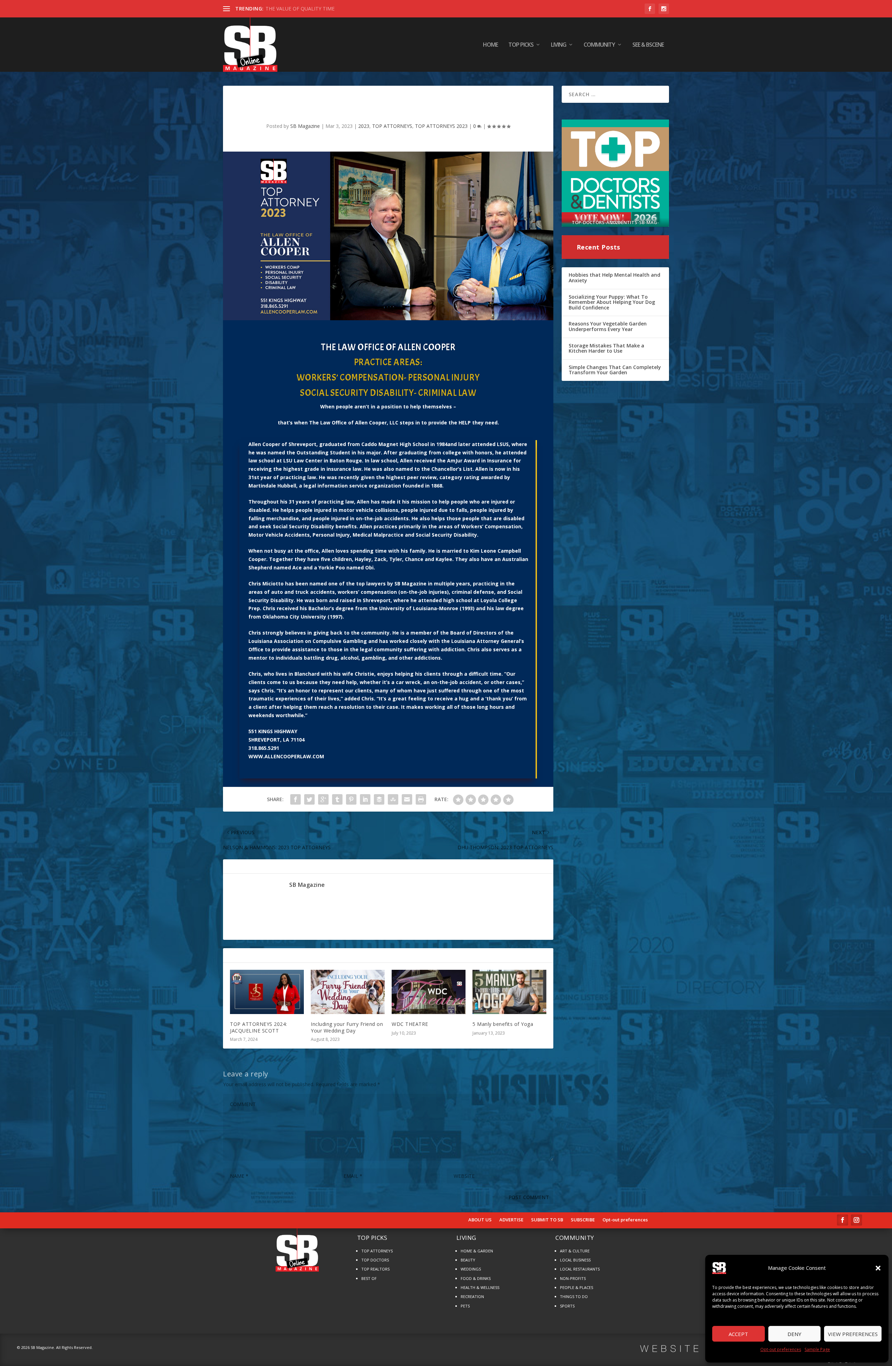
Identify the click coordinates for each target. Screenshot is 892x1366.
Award (472, 460)
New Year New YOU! (289, 8)
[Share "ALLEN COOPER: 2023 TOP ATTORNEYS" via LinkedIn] (365, 799)
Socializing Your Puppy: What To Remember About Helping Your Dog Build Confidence (612, 302)
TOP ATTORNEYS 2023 (441, 126)
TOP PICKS (520, 45)
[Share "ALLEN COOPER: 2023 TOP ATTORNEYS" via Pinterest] (351, 799)
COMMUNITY (599, 45)
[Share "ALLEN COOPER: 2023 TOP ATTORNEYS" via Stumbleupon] (393, 799)
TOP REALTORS (375, 1269)
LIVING (558, 45)
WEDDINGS (471, 1269)
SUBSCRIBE (583, 1220)
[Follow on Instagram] (856, 1220)
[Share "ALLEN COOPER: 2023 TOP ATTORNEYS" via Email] (407, 799)
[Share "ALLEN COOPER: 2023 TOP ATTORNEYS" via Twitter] (309, 799)
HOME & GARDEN (477, 1250)
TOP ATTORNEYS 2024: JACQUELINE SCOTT (258, 1027)
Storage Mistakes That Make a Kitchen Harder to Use (606, 348)
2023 (363, 126)
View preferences (853, 1333)
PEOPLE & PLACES (576, 1287)
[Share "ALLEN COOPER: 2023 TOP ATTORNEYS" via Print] (421, 799)
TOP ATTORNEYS (392, 126)
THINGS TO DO (574, 1296)
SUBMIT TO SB (547, 1220)
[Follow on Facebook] (842, 1220)
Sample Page (817, 1349)
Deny (794, 1333)
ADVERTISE (511, 1220)
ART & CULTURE (575, 1250)
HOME (490, 45)
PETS (465, 1306)
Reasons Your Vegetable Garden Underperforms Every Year (608, 326)
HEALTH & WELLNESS (480, 1287)
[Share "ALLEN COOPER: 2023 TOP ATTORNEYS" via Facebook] (295, 799)
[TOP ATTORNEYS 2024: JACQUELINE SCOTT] (267, 992)
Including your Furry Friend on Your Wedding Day (347, 1027)
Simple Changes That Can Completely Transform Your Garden (615, 370)
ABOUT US (480, 1220)
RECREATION (472, 1296)
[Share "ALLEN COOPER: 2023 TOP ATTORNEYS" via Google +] (323, 799)
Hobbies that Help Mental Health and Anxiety (614, 277)
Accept (738, 1333)
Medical (362, 534)
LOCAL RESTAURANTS (580, 1269)
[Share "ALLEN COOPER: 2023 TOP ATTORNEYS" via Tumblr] (337, 799)
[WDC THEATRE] (429, 992)
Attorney (488, 641)
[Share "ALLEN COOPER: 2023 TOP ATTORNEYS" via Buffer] (379, 799)
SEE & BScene (648, 45)
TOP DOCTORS (375, 1260)
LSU (287, 460)
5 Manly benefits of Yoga (502, 1024)
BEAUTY (468, 1260)
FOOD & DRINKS (476, 1278)
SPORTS (567, 1306)
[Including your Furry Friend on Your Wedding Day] (348, 992)
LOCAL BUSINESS (575, 1260)
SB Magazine (305, 126)
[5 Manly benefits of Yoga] (509, 992)
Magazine (414, 583)
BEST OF (369, 1278)
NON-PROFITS (573, 1278)
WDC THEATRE (410, 1024)
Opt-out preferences (780, 1349)
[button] (878, 1268)
